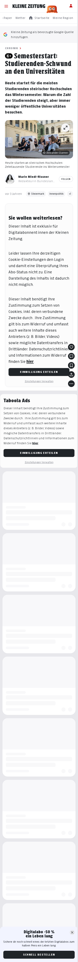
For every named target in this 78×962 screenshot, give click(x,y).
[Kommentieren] (71, 356)
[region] (39, 18)
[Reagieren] (71, 347)
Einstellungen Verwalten (39, 381)
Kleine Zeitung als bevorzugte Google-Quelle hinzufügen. (42, 34)
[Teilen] (71, 374)
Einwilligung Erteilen (39, 372)
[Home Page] (28, 6)
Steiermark (37, 193)
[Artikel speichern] (71, 365)
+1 (70, 193)
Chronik (11, 48)
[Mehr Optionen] (71, 383)
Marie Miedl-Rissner (33, 176)
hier (30, 361)
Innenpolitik (56, 193)
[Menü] (6, 6)
